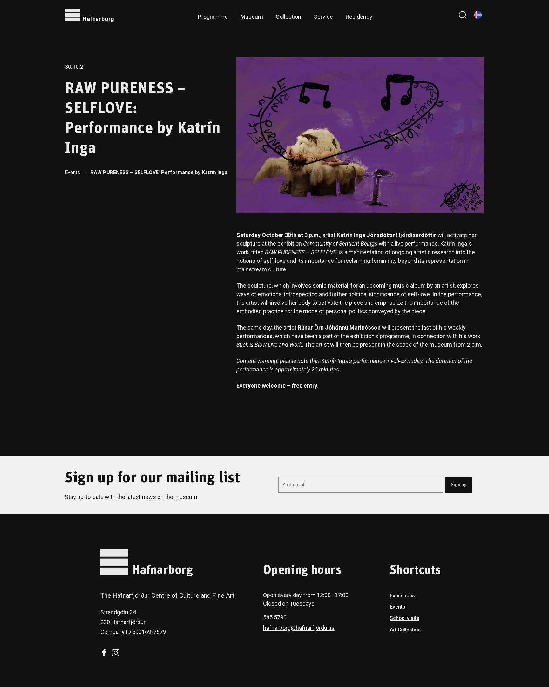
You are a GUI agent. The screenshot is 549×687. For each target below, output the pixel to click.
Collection (288, 16)
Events (72, 172)
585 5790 (275, 617)
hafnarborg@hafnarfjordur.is (299, 627)
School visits (404, 618)
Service (323, 16)
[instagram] (115, 652)
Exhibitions (402, 596)
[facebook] (104, 652)
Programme (213, 16)
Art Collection (405, 630)
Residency (359, 16)
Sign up (458, 484)
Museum (252, 16)
